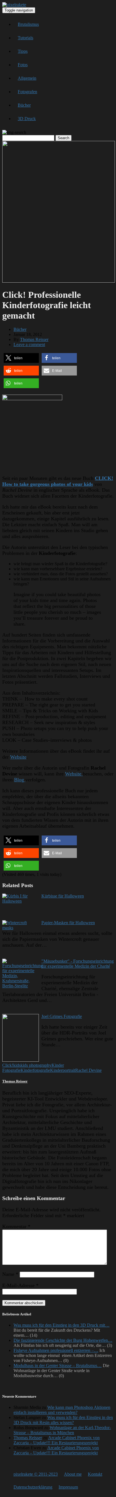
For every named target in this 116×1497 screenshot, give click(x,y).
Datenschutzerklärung (33, 1487)
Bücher (24, 105)
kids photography (36, 1065)
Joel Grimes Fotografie (61, 1016)
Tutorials (25, 37)
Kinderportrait (62, 1070)
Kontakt (95, 1474)
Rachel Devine (88, 1070)
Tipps (23, 51)
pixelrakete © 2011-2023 (36, 1474)
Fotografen (27, 91)
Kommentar (16, 1226)
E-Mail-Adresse (20, 1285)
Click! (7, 1065)
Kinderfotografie (35, 1070)
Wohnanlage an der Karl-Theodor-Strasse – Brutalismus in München (62, 1430)
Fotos (23, 64)
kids (17, 1065)
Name (10, 1274)
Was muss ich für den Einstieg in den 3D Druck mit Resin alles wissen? (63, 1420)
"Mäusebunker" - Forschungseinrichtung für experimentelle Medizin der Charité (77, 964)
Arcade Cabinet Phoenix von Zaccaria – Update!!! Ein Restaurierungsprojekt (57, 1440)
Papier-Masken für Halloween (68, 922)
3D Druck (27, 118)
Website (18, 757)
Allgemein (27, 78)
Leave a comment (29, 344)
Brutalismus (28, 24)
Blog (19, 779)
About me (73, 1474)
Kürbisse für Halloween (62, 896)
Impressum (68, 1487)
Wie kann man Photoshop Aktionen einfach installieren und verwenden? (62, 1410)
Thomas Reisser (34, 339)
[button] (21, 358)
